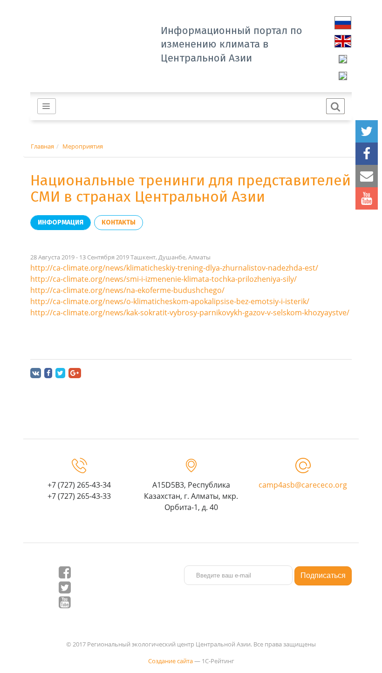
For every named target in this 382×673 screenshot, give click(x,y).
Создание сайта (170, 661)
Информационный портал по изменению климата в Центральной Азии (231, 44)
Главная (42, 146)
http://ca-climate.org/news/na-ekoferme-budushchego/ (127, 290)
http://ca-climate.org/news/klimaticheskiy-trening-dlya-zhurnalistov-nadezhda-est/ (174, 268)
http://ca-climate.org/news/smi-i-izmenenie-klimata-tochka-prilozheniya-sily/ (163, 279)
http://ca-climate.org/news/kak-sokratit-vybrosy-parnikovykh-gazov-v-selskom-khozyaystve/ (189, 312)
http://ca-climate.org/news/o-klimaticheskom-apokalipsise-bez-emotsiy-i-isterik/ (169, 301)
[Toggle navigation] (46, 106)
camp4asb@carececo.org (303, 485)
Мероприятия (82, 146)
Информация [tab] (60, 222)
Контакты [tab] (119, 222)
